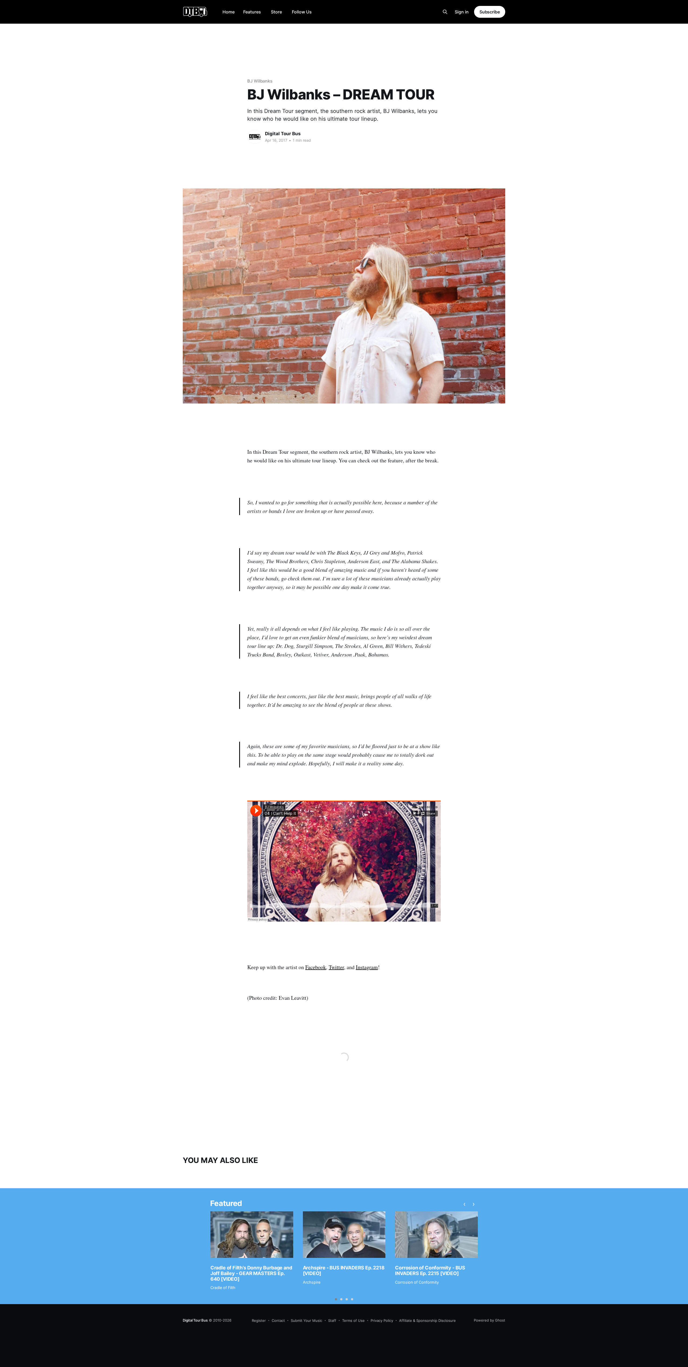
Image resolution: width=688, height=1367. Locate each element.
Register (259, 1320)
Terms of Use (353, 1320)
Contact (278, 1320)
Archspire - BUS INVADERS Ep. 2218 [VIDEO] (344, 1270)
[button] (336, 1299)
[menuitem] (229, 12)
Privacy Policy (382, 1320)
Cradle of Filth (222, 1287)
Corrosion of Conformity (417, 1282)
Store (276, 12)
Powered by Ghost (489, 1320)
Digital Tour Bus (283, 133)
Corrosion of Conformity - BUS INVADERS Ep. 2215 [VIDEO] (430, 1270)
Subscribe (489, 12)
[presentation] (465, 1204)
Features (252, 12)
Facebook (315, 967)
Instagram (367, 967)
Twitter (336, 967)
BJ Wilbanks (260, 81)
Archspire (311, 1282)
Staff (332, 1320)
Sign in (462, 12)
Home (229, 12)
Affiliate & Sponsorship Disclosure (427, 1320)
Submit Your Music (306, 1320)
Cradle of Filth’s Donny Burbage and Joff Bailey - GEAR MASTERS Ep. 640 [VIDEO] (251, 1273)
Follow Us (302, 12)
